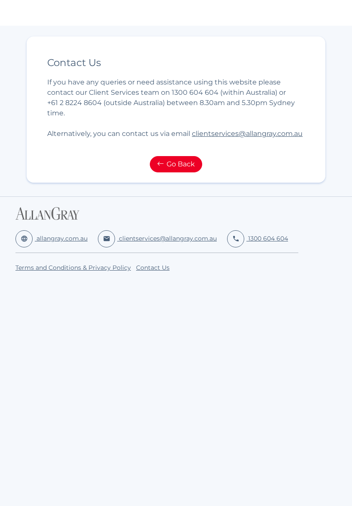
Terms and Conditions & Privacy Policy (73, 267)
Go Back (181, 164)
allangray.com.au (54, 238)
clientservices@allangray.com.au (247, 134)
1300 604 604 (260, 238)
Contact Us (153, 267)
